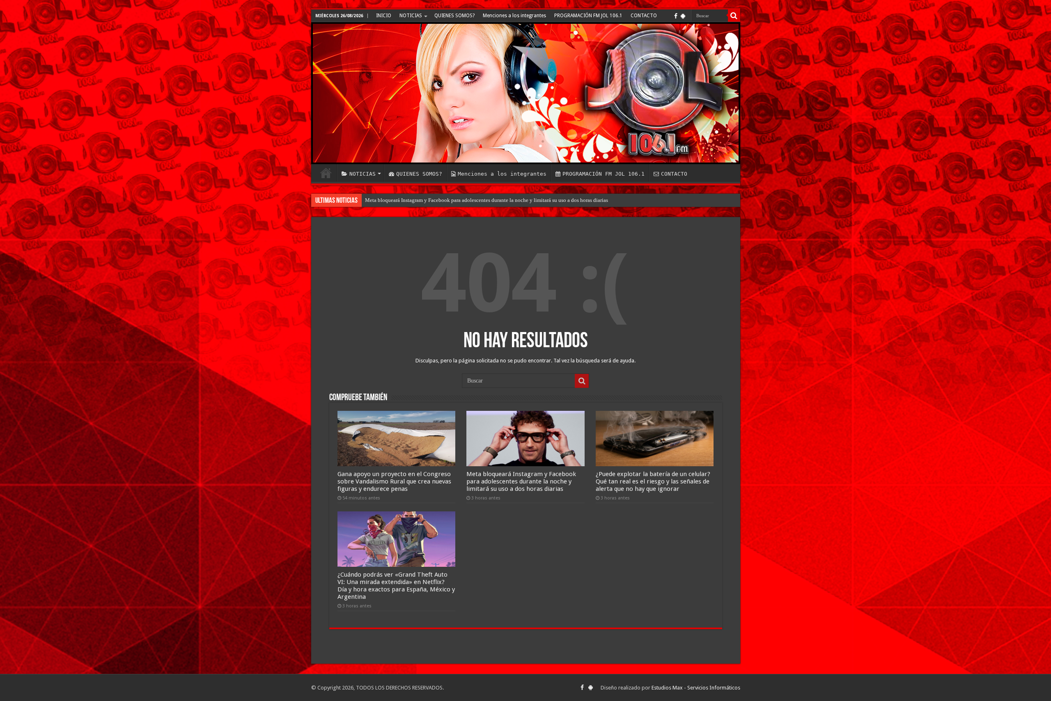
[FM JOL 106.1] (525, 93)
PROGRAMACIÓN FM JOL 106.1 (588, 15)
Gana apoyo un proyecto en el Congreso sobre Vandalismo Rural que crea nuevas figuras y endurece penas (394, 481)
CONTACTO (644, 15)
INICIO (383, 15)
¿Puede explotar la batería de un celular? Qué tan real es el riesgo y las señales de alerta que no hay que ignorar (653, 481)
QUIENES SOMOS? (454, 15)
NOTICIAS (410, 15)
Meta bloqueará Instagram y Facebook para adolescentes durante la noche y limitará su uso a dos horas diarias (521, 481)
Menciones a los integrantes (514, 15)
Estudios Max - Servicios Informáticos (696, 688)
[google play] (683, 16)
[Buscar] (734, 15)
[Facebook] (675, 16)
